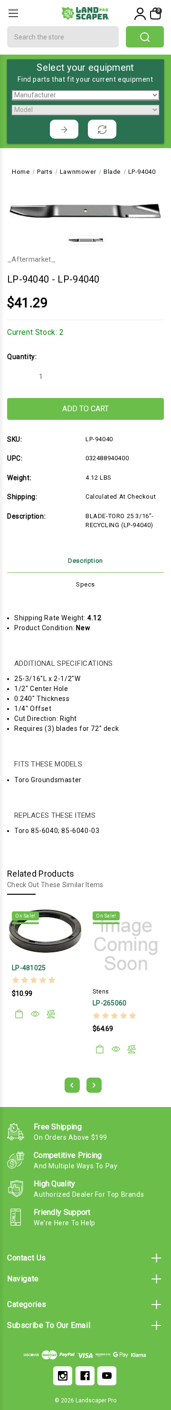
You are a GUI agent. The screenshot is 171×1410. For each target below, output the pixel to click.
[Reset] (102, 129)
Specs (85, 584)
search (145, 36)
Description (85, 560)
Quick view (35, 1014)
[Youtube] (106, 1375)
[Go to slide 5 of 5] (72, 1085)
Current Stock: (35, 332)
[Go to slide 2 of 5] (94, 1085)
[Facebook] (85, 1375)
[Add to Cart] (19, 1014)
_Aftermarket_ (31, 259)
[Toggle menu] (13, 13)
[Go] (64, 129)
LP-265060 (110, 1003)
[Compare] (51, 1014)
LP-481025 (29, 968)
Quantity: (22, 356)
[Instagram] (62, 1375)
